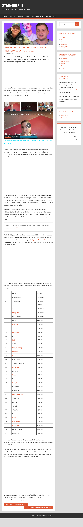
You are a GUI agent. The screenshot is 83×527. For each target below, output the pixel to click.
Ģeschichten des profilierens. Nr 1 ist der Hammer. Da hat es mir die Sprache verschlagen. (28, 114)
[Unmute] (7, 110)
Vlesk (63, 37)
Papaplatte (42, 240)
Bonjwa (14, 355)
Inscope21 (15, 367)
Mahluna (64, 44)
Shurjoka (15, 383)
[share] (50, 113)
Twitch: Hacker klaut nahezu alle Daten (16, 505)
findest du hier (14, 228)
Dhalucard (15, 332)
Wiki (27, 16)
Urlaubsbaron (65, 118)
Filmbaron (64, 115)
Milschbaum (16, 422)
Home (5, 16)
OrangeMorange (17, 348)
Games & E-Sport (50, 16)
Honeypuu (64, 59)
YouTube (20, 16)
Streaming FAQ (36, 16)
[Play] (5, 110)
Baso (62, 39)
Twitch (12, 16)
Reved (14, 375)
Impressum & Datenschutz (44, 515)
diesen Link (73, 90)
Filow (63, 63)
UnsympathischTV (18, 394)
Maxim (14, 418)
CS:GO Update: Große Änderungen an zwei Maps (38, 508)
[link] (6, 114)
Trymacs (15, 309)
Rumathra (15, 425)
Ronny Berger (65, 61)
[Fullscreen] (19, 110)
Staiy (13, 340)
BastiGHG (15, 352)
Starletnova (65, 42)
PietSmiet (15, 324)
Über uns (33, 515)
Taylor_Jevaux (65, 66)
